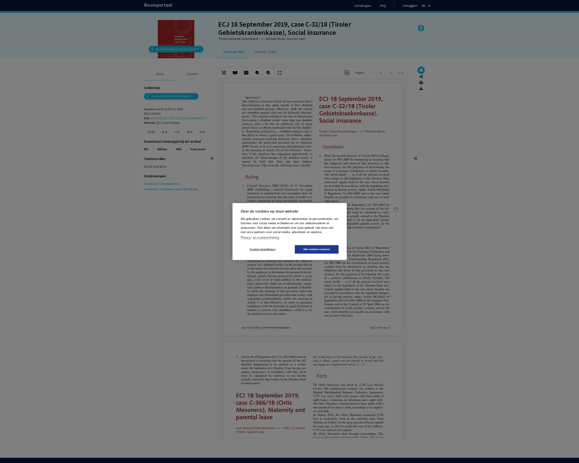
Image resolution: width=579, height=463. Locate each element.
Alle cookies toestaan (316, 249)
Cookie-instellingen (262, 249)
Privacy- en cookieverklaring (260, 237)
